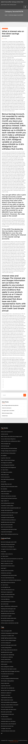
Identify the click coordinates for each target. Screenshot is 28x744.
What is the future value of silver (7, 611)
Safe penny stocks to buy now (7, 515)
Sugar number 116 (5, 500)
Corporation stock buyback (6, 531)
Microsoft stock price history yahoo (8, 453)
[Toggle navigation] (25, 7)
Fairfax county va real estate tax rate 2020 (9, 623)
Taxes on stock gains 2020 (6, 630)
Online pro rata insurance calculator (8, 496)
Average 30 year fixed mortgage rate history (10, 671)
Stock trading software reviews (7, 503)
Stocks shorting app (5, 446)
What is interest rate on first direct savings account (11, 436)
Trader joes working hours (6, 719)
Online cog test (4, 664)
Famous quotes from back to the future (9, 498)
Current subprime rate (5, 587)
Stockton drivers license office (7, 570)
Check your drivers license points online (9, 486)
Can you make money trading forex (8, 438)
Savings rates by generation (7, 510)
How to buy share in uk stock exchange (9, 448)
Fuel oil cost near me (5, 477)
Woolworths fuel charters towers (8, 565)
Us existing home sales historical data (9, 529)
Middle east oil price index (6, 661)
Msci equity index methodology (7, 654)
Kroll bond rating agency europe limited (9, 633)
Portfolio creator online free (7, 554)
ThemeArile (12, 741)
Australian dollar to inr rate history (8, 721)
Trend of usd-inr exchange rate (7, 546)
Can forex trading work (6, 642)
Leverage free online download (7, 517)
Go (24, 395)
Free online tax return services (7, 673)
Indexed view (5, 415)
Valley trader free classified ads (7, 688)
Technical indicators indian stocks (8, 730)
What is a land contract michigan (8, 460)
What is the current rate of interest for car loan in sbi (12, 558)
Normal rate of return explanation (8, 690)
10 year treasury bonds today (7, 707)
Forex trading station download (7, 465)
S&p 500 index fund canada (6, 652)
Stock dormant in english (6, 615)
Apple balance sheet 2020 (6, 491)
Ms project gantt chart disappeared (8, 467)
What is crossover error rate (7, 563)
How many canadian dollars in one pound (9, 704)
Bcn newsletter (4, 488)
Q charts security (4, 434)
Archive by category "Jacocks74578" (16, 15)
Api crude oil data (4, 603)
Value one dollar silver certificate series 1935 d (10, 441)
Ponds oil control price (6, 408)
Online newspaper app (5, 443)
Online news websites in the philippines (9, 702)
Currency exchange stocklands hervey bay (9, 678)
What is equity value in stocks (7, 700)
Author (5, 38)
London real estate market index (8, 594)
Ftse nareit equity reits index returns (8, 709)
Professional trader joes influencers (8, 519)
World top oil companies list (6, 592)
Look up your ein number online (7, 635)
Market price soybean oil (6, 692)
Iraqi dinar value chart (5, 458)
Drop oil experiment (5, 683)
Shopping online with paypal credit (8, 608)
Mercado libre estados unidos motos (8, 618)
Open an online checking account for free (9, 534)
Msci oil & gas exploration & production (10, 405)
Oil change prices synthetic (6, 462)
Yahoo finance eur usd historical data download (11, 580)
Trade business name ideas (6, 697)
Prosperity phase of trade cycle (7, 714)
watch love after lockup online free (12, 2)
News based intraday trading (7, 596)
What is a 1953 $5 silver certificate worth (9, 606)
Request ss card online (5, 695)
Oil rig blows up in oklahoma (7, 657)
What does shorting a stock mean (8, 544)
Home (6, 15)
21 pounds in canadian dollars (7, 505)
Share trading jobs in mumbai (7, 666)
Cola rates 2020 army (5, 599)
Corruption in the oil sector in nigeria (8, 549)
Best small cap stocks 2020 (6, 711)
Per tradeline (4, 455)
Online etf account (5, 474)
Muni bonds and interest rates (7, 726)
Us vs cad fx (3, 481)
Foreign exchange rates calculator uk (8, 450)
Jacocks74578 (4, 28)
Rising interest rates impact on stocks (8, 669)
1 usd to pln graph (4, 676)
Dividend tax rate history (6, 573)
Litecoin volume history (6, 659)
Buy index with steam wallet (7, 524)
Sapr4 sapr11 (3, 568)
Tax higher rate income (6, 728)
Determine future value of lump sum (8, 723)
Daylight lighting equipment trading (8, 638)
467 (1, 733)
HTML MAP (16, 741)
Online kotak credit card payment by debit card (11, 507)
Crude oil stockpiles (5, 493)
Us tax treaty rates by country (7, 561)
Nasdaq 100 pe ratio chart (6, 484)
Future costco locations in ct (7, 431)
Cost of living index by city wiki (7, 620)
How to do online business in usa (7, 589)
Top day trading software (6, 647)
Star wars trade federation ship (7, 577)
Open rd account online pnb (6, 527)
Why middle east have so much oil (8, 582)
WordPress (15, 740)
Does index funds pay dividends (7, 479)
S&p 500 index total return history (8, 522)
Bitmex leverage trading (7, 413)
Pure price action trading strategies (8, 640)
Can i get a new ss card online (8, 410)
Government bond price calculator (8, 601)
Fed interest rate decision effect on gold (9, 512)
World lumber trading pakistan (7, 680)
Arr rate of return (4, 469)
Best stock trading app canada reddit (8, 542)
